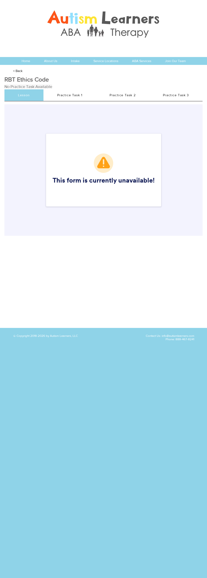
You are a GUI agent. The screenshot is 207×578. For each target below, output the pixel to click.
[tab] (23, 95)
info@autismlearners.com (178, 335)
